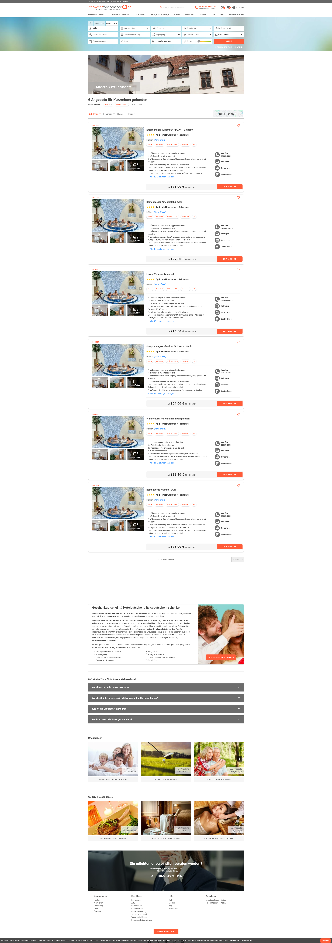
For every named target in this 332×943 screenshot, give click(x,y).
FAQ (170, 900)
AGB (133, 903)
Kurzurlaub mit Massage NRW (219, 838)
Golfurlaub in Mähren (166, 779)
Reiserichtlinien (137, 909)
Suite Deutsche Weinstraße (166, 838)
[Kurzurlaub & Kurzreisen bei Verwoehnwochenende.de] (110, 7)
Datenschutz (136, 906)
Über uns (97, 911)
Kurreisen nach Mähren (219, 779)
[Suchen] (161, 7)
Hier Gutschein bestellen (221, 657)
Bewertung (191, 41)
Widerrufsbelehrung (139, 917)
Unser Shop (98, 906)
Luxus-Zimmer (139, 14)
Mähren (149, 140)
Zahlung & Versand (139, 914)
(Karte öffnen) (160, 140)
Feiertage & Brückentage (159, 14)
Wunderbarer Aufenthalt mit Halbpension (168, 418)
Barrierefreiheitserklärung (141, 920)
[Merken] (238, 125)
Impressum (135, 900)
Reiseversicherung (138, 911)
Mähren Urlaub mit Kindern (113, 779)
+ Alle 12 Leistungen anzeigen (161, 177)
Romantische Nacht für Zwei (161, 489)
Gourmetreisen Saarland (113, 838)
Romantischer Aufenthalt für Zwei (164, 202)
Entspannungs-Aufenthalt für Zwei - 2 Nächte (169, 129)
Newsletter (98, 903)
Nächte (203, 14)
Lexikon (172, 903)
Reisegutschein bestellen (216, 903)
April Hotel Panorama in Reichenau (172, 135)
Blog (170, 906)
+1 (194, 144)
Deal (221, 14)
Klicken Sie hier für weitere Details (240, 940)
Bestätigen (325, 940)
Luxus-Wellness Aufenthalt (160, 274)
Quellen (97, 909)
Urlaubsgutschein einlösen (216, 900)
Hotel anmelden (166, 931)
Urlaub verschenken (236, 14)
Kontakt (97, 900)
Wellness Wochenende (96, 14)
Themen (177, 14)
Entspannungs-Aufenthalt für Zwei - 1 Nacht (169, 346)
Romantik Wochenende (119, 14)
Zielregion (112, 23)
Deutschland (190, 14)
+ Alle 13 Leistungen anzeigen (161, 321)
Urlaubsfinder (174, 909)
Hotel (213, 14)
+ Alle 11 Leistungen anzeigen (161, 463)
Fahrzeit (99, 23)
